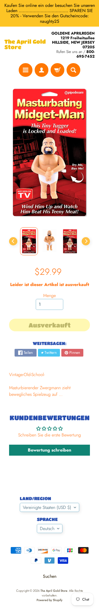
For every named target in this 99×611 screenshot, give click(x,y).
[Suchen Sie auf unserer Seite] (73, 70)
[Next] (86, 241)
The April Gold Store (25, 44)
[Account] (41, 70)
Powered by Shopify (49, 600)
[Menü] (25, 70)
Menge (49, 295)
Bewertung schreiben (49, 450)
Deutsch (47, 528)
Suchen (49, 576)
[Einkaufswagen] (57, 70)
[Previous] (13, 241)
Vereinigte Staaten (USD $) (47, 507)
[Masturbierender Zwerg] (29, 241)
